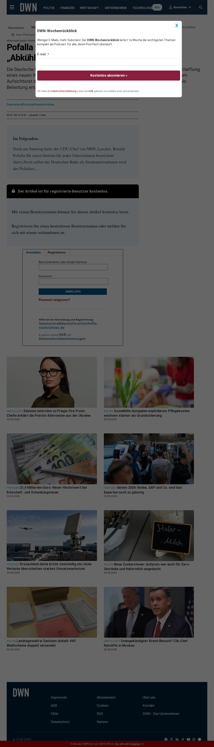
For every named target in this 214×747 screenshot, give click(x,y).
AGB (90, 91)
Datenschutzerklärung (63, 91)
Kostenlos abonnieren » (108, 75)
